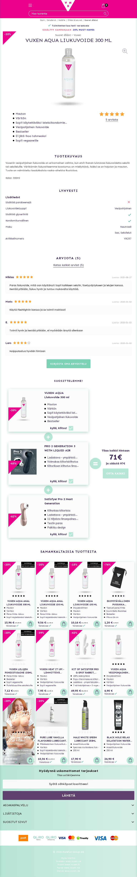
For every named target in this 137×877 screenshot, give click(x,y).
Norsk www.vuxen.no (68, 867)
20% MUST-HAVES (84, 30)
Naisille (62, 20)
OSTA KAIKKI (115, 473)
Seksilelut (51, 20)
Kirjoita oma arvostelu (68, 363)
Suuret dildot (91, 20)
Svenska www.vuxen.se (68, 861)
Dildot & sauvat (75, 20)
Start (42, 20)
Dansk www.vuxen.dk (68, 871)
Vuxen (77, 35)
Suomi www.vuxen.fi (68, 864)
